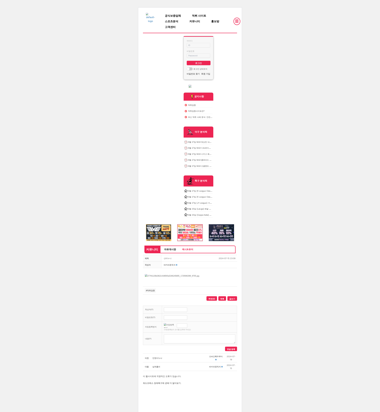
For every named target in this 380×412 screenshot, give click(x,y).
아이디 (190, 41)
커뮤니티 (194, 21)
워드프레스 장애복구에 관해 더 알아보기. (162, 383)
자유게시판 (170, 249)
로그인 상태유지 (200, 69)
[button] (169, 265)
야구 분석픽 (201, 131)
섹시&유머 (187, 249)
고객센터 (170, 26)
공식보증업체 (173, 15)
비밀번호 (190, 51)
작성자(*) (149, 309)
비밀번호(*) (150, 317)
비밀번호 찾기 (193, 73)
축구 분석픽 (201, 180)
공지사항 (199, 96)
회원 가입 (205, 73)
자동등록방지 (151, 327)
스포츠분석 (171, 21)
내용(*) (148, 338)
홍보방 (215, 21)
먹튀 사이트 (199, 15)
